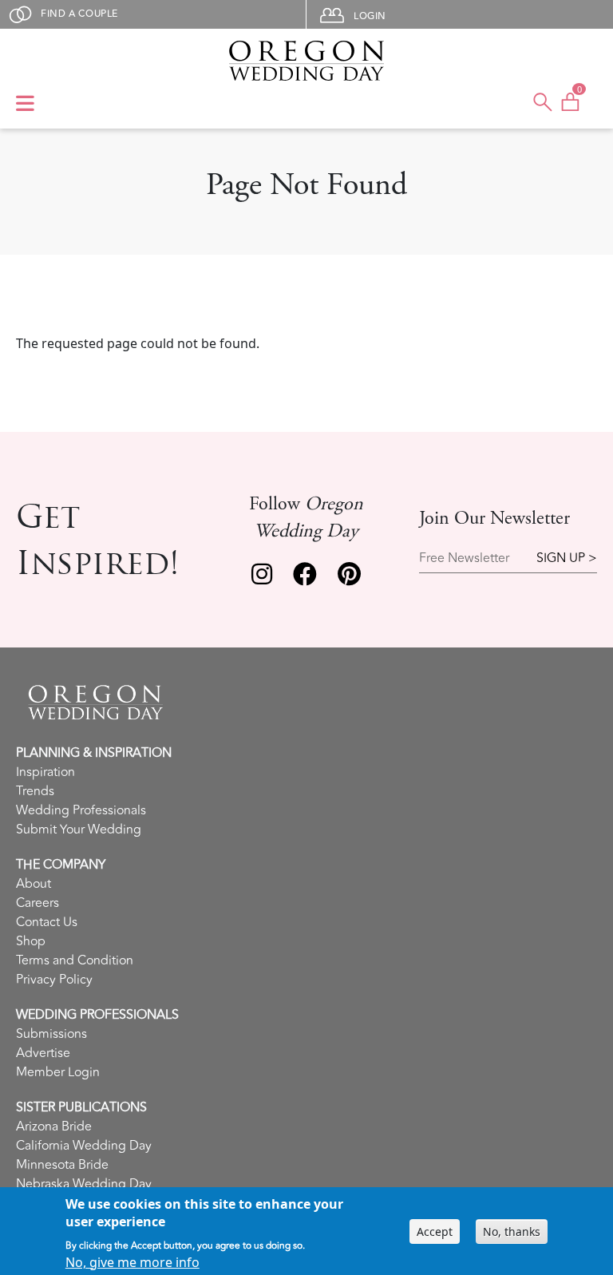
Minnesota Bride (62, 1164)
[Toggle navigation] (25, 105)
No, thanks (511, 1231)
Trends (35, 791)
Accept (435, 1231)
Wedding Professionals (81, 810)
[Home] (306, 61)
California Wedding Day (84, 1145)
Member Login (58, 1072)
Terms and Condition (74, 960)
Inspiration (45, 772)
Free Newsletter (464, 558)
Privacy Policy (54, 979)
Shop (30, 941)
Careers (37, 903)
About (33, 883)
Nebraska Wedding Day (84, 1184)
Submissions (51, 1033)
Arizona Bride (54, 1126)
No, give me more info (132, 1262)
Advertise (43, 1053)
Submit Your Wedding (78, 829)
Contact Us (46, 922)
